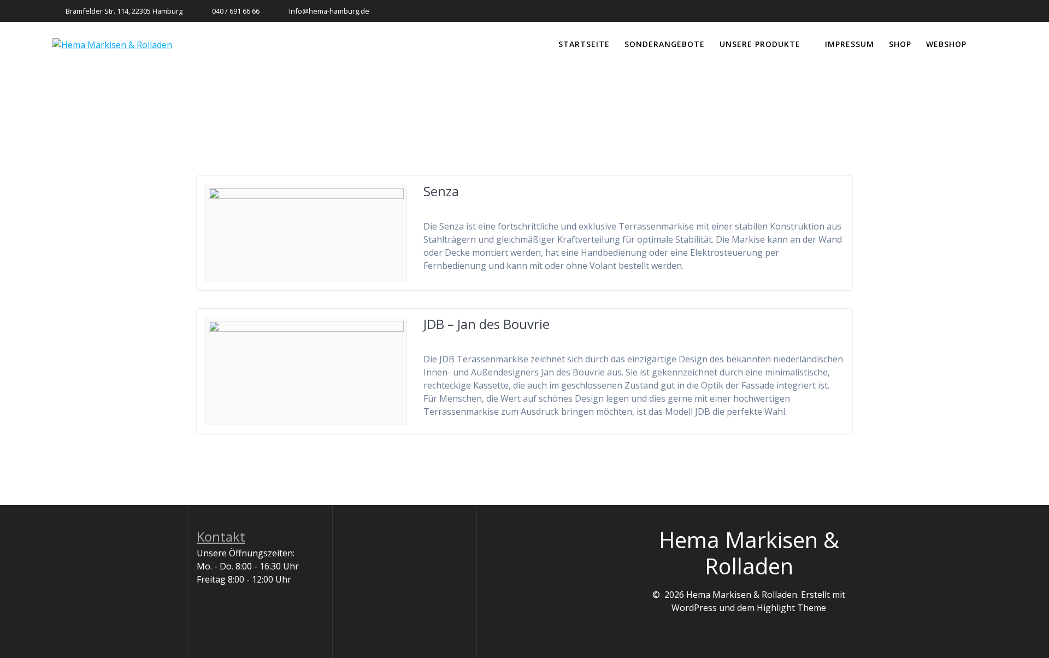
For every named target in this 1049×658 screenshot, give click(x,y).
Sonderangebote (664, 44)
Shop (900, 44)
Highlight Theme (791, 608)
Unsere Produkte (760, 44)
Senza (441, 191)
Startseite (584, 44)
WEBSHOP (946, 44)
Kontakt (221, 536)
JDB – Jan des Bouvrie (486, 324)
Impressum (849, 44)
